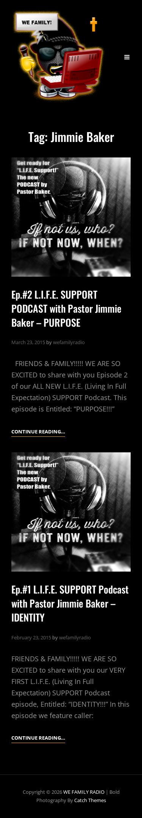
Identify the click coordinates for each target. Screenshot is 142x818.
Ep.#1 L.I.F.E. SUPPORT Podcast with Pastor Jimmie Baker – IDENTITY (70, 603)
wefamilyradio (69, 342)
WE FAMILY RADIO (84, 791)
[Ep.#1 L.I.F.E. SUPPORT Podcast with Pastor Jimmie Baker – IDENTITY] (71, 512)
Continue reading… (38, 432)
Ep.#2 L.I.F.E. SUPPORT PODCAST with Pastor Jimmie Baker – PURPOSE (66, 308)
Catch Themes (90, 800)
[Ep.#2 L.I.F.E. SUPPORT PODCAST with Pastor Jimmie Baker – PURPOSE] (71, 217)
